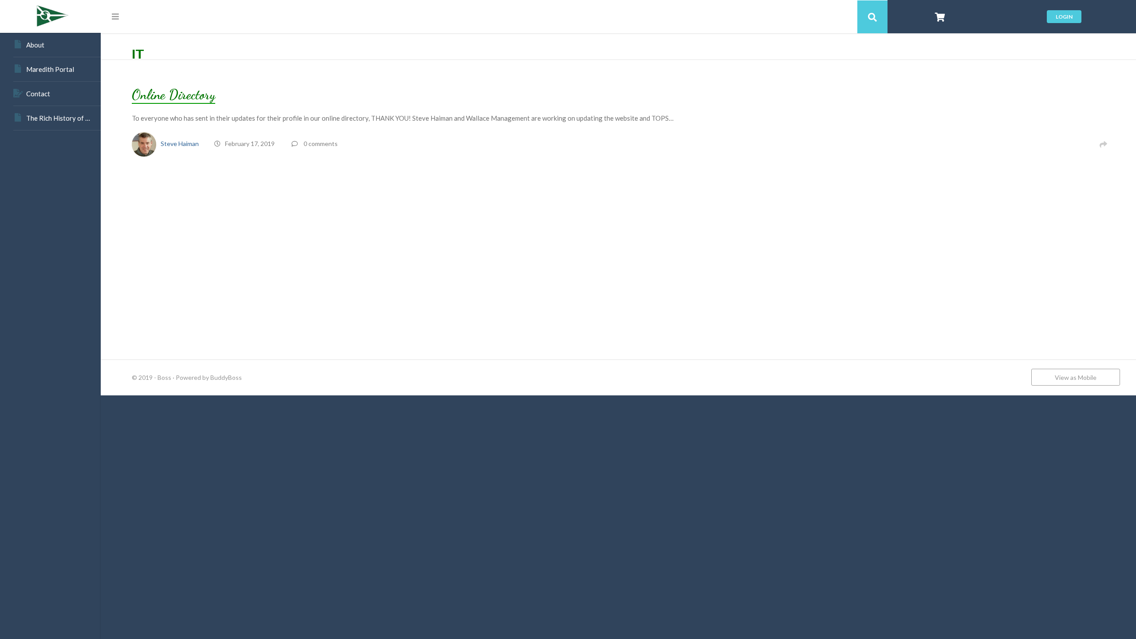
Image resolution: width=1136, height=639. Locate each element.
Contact (38, 94)
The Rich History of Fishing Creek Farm (63, 118)
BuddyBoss (226, 377)
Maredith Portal (50, 69)
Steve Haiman (180, 143)
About (35, 45)
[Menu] (115, 16)
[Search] (872, 16)
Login (1064, 16)
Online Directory (173, 95)
